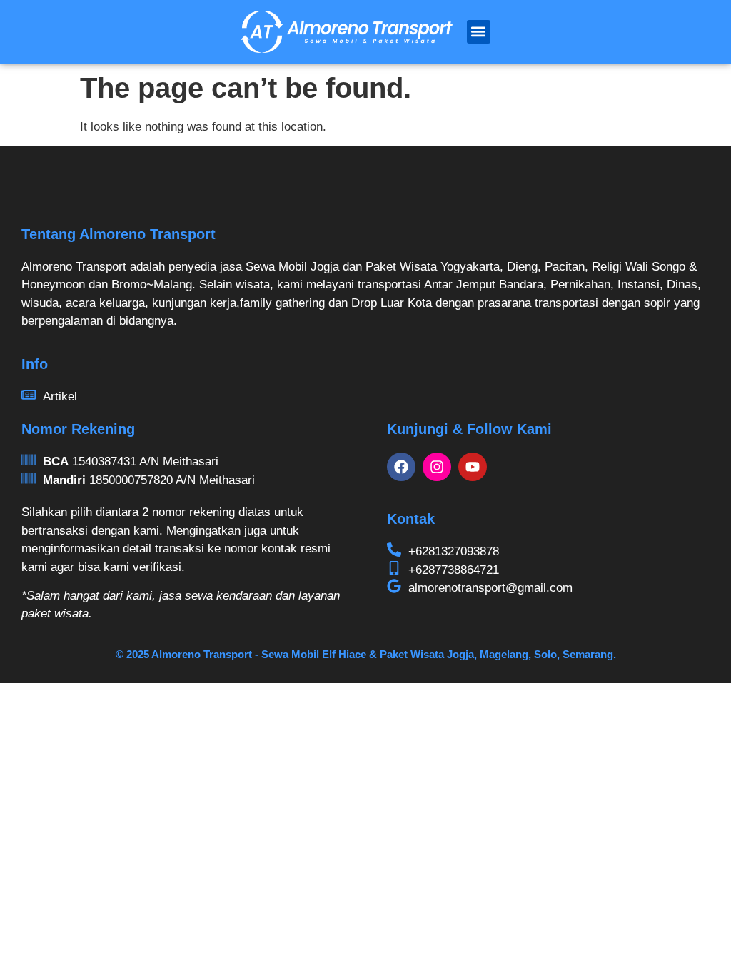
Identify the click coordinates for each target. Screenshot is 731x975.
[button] (478, 32)
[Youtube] (472, 467)
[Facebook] (401, 467)
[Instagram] (437, 467)
